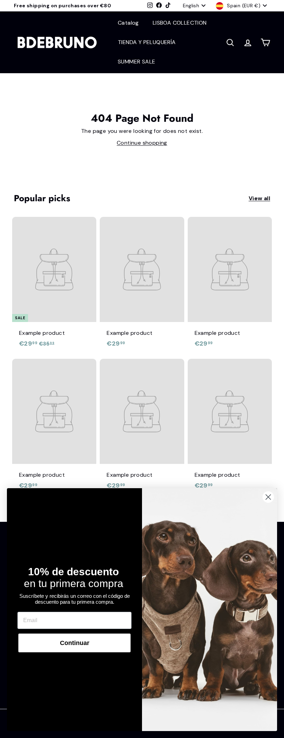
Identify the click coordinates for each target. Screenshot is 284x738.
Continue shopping (142, 142)
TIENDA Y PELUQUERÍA (147, 42)
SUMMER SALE (136, 61)
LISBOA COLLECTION (180, 22)
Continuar (74, 642)
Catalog (128, 22)
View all (259, 198)
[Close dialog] (268, 497)
